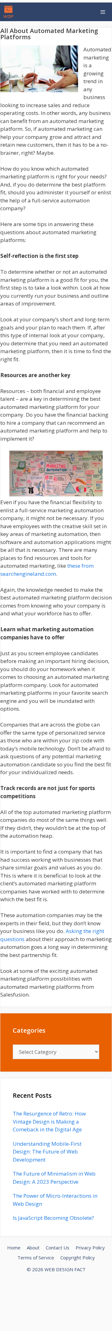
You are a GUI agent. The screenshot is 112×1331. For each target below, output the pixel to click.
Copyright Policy (77, 1257)
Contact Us (57, 1247)
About (33, 1247)
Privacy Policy (90, 1247)
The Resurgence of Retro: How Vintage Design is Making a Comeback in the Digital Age (49, 1121)
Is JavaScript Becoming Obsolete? (53, 1217)
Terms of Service (35, 1257)
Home (14, 1247)
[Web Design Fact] (10, 11)
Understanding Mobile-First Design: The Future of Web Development (47, 1151)
